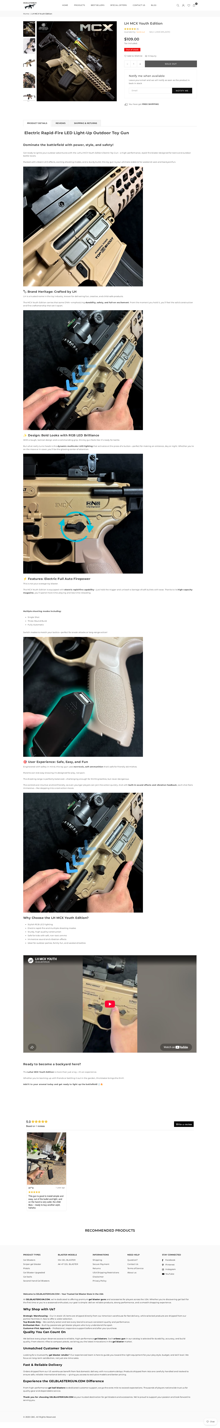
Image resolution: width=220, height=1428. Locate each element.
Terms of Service (135, 1268)
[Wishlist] (188, 5)
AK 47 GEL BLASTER (68, 1264)
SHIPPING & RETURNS (85, 123)
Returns (97, 1268)
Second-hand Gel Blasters (36, 1281)
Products (79, 5)
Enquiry (152, 56)
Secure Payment (101, 1264)
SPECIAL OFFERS (118, 5)
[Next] (112, 61)
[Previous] (40, 61)
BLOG (153, 5)
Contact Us (132, 1264)
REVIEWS (61, 123)
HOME (65, 5)
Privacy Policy (100, 1281)
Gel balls (27, 1277)
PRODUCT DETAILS (37, 123)
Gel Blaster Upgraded (34, 1272)
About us (131, 1272)
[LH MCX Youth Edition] (29, 46)
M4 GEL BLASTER (67, 1260)
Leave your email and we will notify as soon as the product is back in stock (159, 81)
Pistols (26, 1268)
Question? (132, 1260)
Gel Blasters (29, 1260)
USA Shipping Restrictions (106, 1272)
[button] (194, 5)
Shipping (97, 1260)
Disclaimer (98, 1277)
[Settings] (183, 5)
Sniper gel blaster (32, 1264)
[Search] (178, 5)
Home (26, 14)
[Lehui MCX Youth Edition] (29, 29)
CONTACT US (139, 5)
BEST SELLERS (97, 5)
